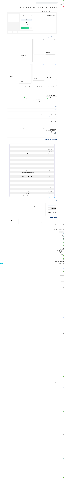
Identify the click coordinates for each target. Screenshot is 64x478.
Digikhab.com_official (61, 251)
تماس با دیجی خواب (62, 249)
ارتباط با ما (63, 253)
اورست (54, 7)
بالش (50, 7)
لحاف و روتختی (39, 7)
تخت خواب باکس (34, 7)
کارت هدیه (31, 7)
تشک (52, 7)
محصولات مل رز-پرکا (46, 11)
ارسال (1, 263)
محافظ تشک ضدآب (46, 7)
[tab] (14, 15)
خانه (56, 7)
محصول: (27, 22)
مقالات (28, 7)
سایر (26, 7)
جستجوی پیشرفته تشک (22, 7)
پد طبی (42, 7)
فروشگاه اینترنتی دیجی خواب (54, 11)
